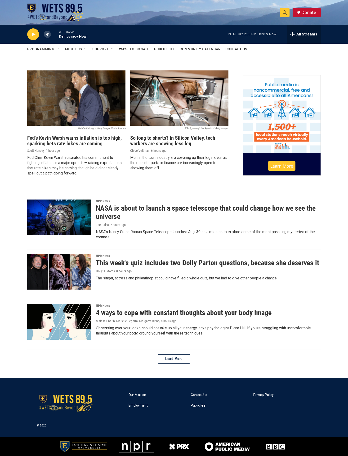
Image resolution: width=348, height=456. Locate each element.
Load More (174, 358)
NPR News (103, 201)
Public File (164, 49)
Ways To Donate (134, 49)
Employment (138, 405)
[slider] (55, 34)
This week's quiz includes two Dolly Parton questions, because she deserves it (207, 263)
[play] (33, 34)
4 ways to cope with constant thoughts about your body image (184, 312)
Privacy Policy (263, 395)
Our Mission (137, 395)
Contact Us (236, 49)
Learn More (281, 166)
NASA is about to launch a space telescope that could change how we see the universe (206, 212)
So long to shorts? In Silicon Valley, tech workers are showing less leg (172, 141)
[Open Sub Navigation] (58, 49)
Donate (308, 12)
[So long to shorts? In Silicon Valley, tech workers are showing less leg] (179, 98)
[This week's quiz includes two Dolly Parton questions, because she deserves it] (59, 272)
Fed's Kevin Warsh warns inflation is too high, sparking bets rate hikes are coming (74, 141)
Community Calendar (200, 49)
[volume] (47, 34)
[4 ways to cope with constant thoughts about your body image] (59, 321)
